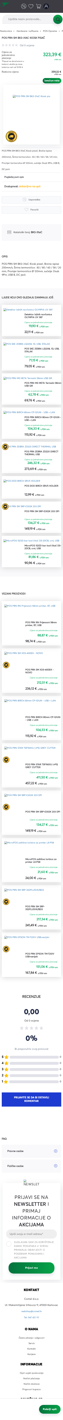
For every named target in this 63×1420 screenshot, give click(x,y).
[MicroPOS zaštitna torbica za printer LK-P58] (31, 868)
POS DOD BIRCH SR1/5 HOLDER (38, 499)
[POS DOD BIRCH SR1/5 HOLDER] (24, 492)
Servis (31, 1364)
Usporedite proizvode (21, 6)
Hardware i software (30, 31)
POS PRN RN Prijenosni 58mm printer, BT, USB (42, 641)
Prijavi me (31, 1288)
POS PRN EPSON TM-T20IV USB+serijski (41, 975)
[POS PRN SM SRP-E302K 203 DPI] (24, 519)
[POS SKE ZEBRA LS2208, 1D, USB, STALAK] (29, 345)
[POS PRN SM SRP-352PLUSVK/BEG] (26, 916)
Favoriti (29, 6)
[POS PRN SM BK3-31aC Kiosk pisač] (33, 115)
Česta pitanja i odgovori (31, 1358)
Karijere (31, 1377)
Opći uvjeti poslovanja (31, 1396)
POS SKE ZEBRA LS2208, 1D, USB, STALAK (40, 352)
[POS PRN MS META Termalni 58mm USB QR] (30, 380)
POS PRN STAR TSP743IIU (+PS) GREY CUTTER (40, 784)
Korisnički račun (45, 6)
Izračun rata (51, 80)
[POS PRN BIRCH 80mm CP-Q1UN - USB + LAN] (31, 417)
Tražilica (57, 19)
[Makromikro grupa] (6, 6)
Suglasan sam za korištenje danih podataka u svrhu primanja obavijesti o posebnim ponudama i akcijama (34, 1270)
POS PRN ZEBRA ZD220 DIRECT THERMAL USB (38, 464)
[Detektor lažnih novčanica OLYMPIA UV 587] (31, 310)
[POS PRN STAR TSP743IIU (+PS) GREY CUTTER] (31, 772)
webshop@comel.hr (31, 1331)
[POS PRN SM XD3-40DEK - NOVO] (26, 677)
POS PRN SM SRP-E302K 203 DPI (41, 525)
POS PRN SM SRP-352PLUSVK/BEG (36, 928)
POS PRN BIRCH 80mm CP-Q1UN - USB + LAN (40, 425)
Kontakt (31, 1371)
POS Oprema (54, 31)
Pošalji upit (50, 1409)
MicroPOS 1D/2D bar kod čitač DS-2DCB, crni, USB (42, 564)
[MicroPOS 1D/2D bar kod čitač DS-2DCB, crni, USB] (31, 556)
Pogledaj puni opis (15, 177)
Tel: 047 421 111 (31, 1338)
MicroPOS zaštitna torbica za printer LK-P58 (42, 880)
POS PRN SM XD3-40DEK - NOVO (41, 689)
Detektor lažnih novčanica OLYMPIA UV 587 (40, 317)
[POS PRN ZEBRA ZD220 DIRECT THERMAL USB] (31, 456)
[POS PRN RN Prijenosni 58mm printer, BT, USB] (31, 629)
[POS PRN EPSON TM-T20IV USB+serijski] (29, 963)
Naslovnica (6, 31)
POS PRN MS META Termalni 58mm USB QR (41, 387)
